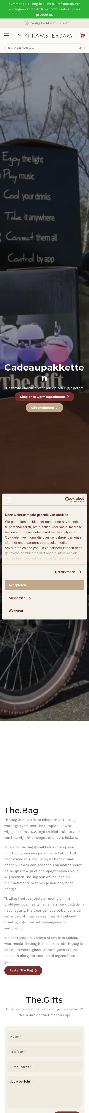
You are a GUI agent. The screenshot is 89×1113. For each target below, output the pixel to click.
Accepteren (17, 585)
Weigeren (16, 610)
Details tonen (65, 572)
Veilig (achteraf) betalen (50, 23)
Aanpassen (17, 598)
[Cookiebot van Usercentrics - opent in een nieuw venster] (65, 499)
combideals (58, 9)
